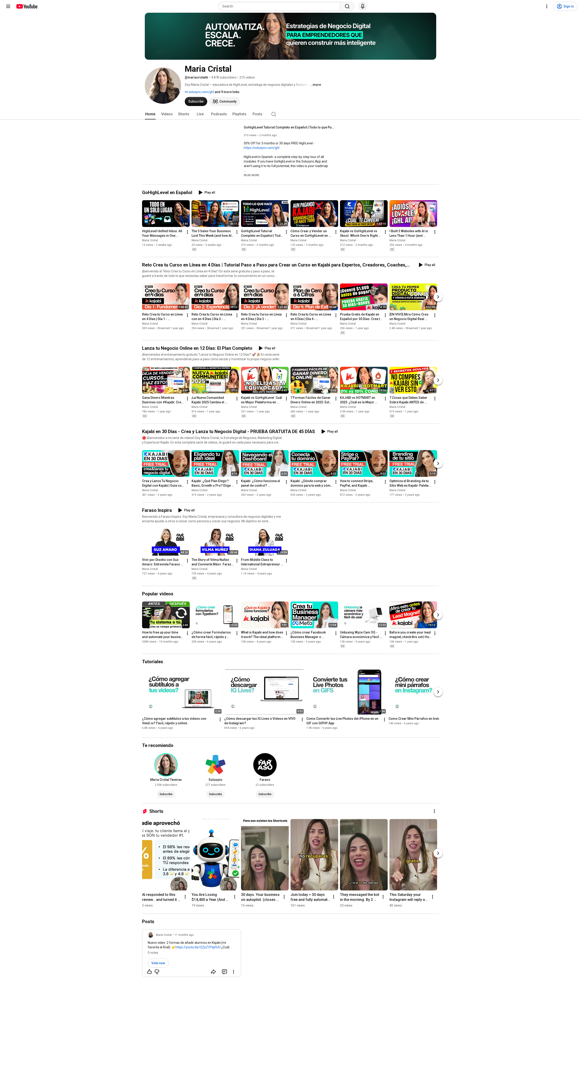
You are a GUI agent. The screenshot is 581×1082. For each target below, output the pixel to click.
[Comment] (224, 971)
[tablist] (290, 114)
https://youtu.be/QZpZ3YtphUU (198, 947)
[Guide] (8, 6)
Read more (251, 175)
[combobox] (280, 6)
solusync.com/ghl (201, 92)
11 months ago (184, 935)
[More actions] (187, 232)
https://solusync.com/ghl (261, 148)
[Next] (438, 296)
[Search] (347, 6)
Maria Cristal (150, 240)
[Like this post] (149, 971)
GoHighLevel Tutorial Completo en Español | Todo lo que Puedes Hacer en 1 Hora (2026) (289, 127)
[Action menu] (233, 971)
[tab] (150, 114)
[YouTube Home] (27, 6)
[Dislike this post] (156, 971)
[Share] (213, 971)
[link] (191, 954)
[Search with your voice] (362, 6)
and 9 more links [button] (227, 92)
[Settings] (546, 6)
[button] (251, 175)
